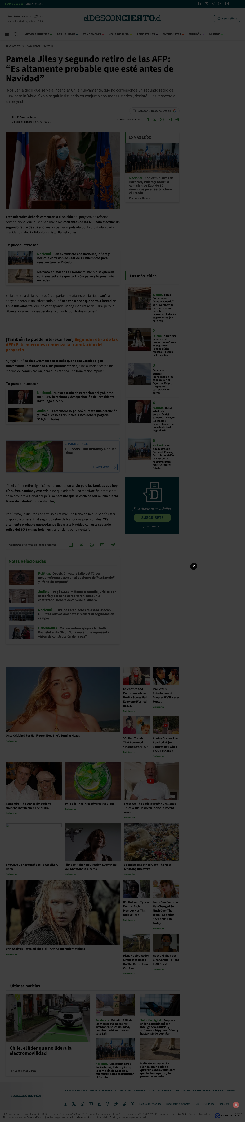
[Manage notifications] (236, 1105)
